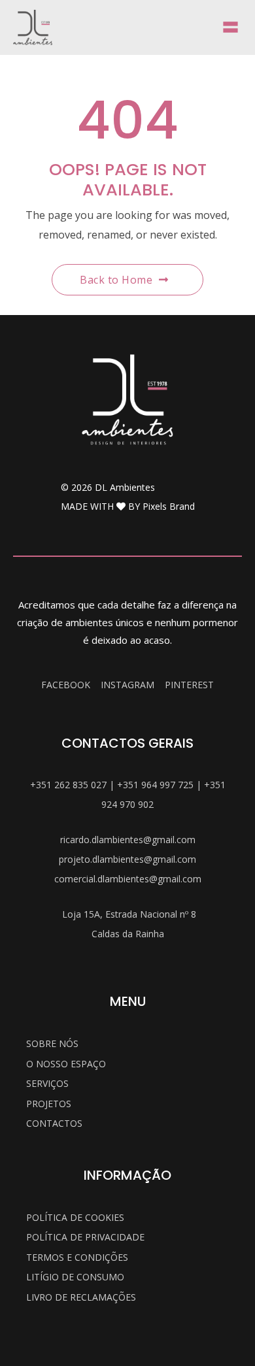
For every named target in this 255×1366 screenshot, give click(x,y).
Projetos (48, 1103)
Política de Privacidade (85, 1237)
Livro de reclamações (81, 1297)
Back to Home (116, 280)
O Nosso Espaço (66, 1064)
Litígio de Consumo (75, 1277)
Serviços (47, 1083)
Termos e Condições (77, 1257)
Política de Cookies (75, 1217)
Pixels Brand (169, 506)
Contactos (54, 1123)
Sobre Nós (52, 1043)
